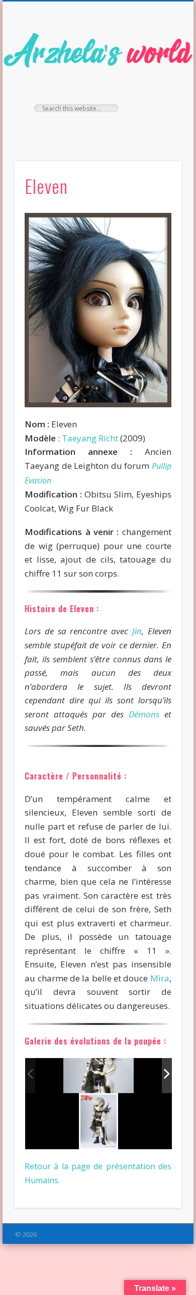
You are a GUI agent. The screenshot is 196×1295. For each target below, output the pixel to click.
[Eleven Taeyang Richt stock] (98, 1075)
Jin (137, 631)
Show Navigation (157, 90)
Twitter (96, 129)
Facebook (76, 129)
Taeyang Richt (90, 438)
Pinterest (117, 129)
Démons (144, 714)
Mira (159, 978)
